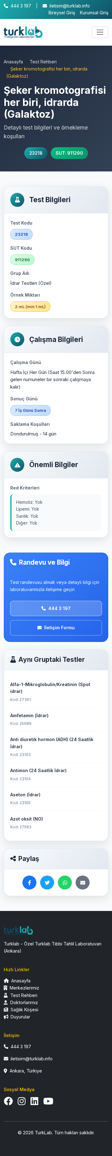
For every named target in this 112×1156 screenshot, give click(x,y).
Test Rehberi (43, 61)
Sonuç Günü (24, 398)
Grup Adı (19, 273)
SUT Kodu (21, 248)
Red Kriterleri (25, 487)
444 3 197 (21, 5)
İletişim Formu (59, 627)
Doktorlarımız (23, 1002)
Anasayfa (13, 61)
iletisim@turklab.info (69, 5)
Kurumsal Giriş (94, 12)
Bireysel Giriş (62, 12)
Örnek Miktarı (25, 295)
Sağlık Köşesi (23, 1009)
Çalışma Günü (25, 362)
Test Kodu (21, 222)
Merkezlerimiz (23, 987)
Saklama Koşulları (30, 424)
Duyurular (19, 1016)
